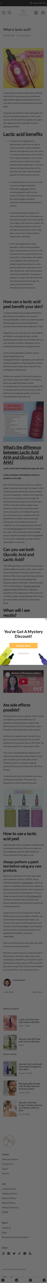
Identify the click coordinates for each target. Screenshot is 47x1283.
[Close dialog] (46, 619)
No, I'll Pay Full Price (23, 653)
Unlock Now (23, 645)
